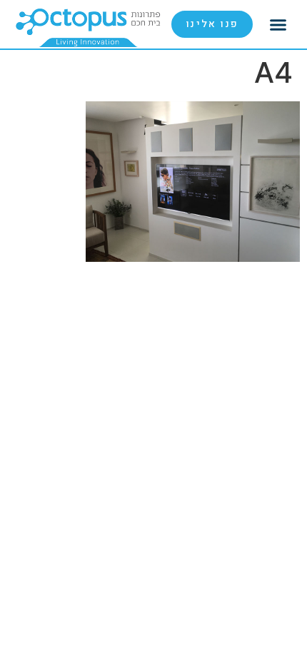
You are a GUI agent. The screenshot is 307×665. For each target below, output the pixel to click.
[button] (278, 24)
